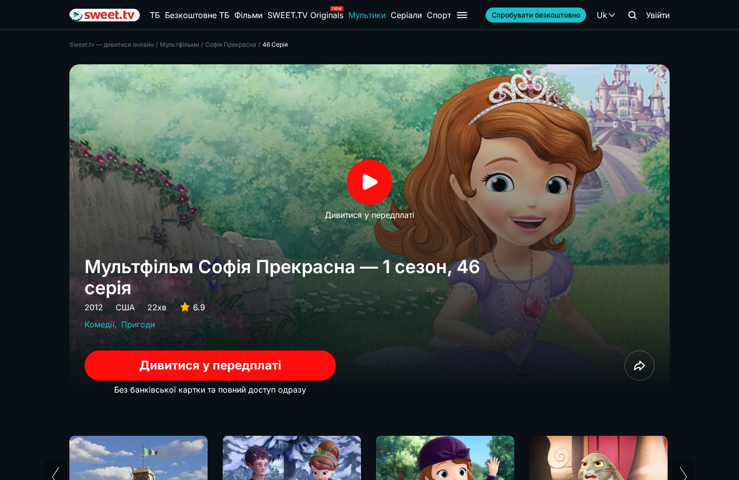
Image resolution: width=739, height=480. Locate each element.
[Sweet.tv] (104, 15)
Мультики (367, 15)
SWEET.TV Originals (305, 15)
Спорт (439, 15)
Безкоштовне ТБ (197, 15)
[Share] (639, 365)
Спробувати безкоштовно (536, 15)
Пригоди (138, 324)
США (125, 307)
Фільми (248, 15)
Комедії (99, 324)
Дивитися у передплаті (210, 365)
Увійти (658, 15)
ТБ (155, 15)
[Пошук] (632, 15)
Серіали (406, 15)
